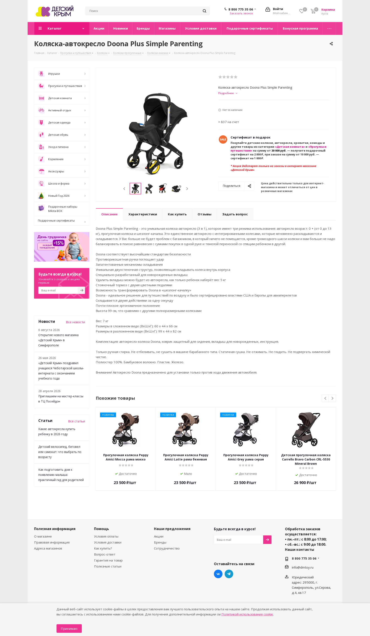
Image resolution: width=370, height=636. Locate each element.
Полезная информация (55, 528)
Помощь (101, 528)
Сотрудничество (167, 548)
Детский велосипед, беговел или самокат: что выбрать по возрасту (59, 452)
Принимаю (69, 628)
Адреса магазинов (48, 548)
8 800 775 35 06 (240, 9)
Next (187, 189)
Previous (124, 189)
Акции (158, 536)
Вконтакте (218, 574)
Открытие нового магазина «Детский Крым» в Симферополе (58, 340)
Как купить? (103, 548)
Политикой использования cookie (247, 614)
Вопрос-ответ (104, 554)
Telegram (229, 574)
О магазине (43, 536)
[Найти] (204, 11)
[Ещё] (329, 28)
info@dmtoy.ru (302, 567)
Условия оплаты (106, 536)
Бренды (160, 542)
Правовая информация (52, 542)
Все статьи (76, 421)
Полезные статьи (107, 566)
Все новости (75, 322)
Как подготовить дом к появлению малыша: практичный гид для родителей (61, 475)
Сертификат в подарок (250, 137)
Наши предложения (172, 528)
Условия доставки (107, 542)
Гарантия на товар (108, 560)
